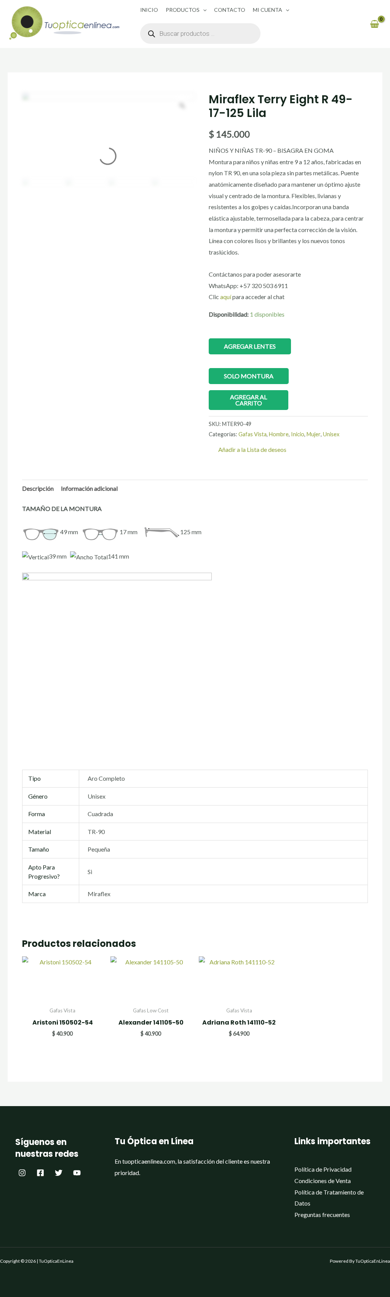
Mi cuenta (267, 9)
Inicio (149, 9)
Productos (183, 9)
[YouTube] (77, 1173)
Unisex (331, 434)
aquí (226, 296)
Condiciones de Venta (322, 1180)
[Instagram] (22, 1173)
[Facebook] (40, 1173)
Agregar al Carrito (248, 400)
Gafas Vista (252, 434)
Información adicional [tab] (89, 488)
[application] (203, 9)
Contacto (229, 9)
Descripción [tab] (38, 488)
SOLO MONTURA (248, 375)
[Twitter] (59, 1173)
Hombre (279, 434)
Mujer (314, 434)
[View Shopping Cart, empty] (374, 24)
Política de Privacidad (323, 1169)
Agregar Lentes (250, 346)
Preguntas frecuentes (322, 1214)
